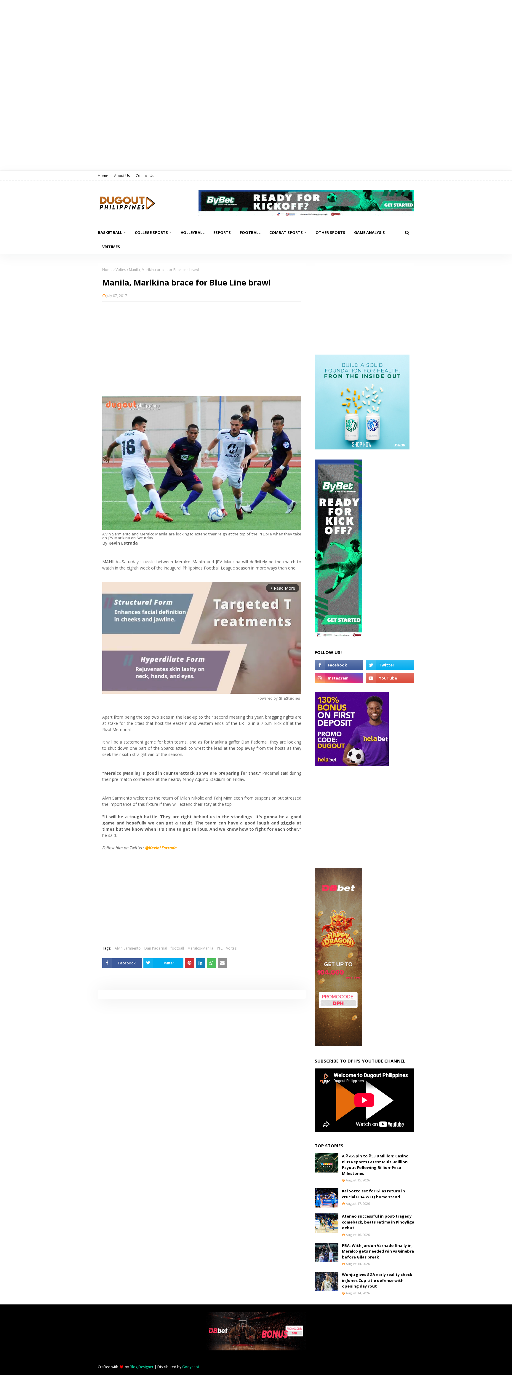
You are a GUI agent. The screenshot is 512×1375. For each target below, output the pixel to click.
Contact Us (145, 175)
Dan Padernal (155, 948)
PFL (220, 948)
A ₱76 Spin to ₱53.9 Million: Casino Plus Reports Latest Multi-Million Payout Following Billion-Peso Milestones (375, 1164)
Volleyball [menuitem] (192, 232)
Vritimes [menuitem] (111, 246)
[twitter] (390, 665)
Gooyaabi (190, 1366)
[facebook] (339, 665)
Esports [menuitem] (222, 232)
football (177, 948)
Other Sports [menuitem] (330, 232)
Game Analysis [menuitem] (369, 232)
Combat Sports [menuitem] (286, 232)
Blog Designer (141, 1366)
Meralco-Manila (200, 948)
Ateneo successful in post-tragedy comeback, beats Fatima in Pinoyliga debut (378, 1221)
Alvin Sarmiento (128, 948)
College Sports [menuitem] (151, 232)
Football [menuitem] (250, 232)
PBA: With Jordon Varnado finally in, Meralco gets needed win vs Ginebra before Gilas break (378, 1251)
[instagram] (339, 678)
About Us (122, 175)
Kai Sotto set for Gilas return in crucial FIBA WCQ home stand (373, 1193)
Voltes (121, 269)
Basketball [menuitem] (110, 232)
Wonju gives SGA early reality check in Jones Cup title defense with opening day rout (377, 1280)
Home (103, 175)
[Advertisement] (201, 348)
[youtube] (390, 678)
